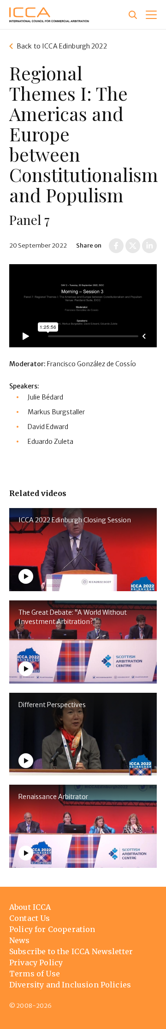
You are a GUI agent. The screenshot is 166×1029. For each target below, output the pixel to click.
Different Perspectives (52, 705)
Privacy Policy (36, 962)
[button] (151, 14)
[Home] (49, 14)
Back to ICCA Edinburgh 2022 (62, 46)
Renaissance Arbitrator (53, 797)
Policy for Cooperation (52, 929)
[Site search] (132, 14)
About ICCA (30, 907)
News (19, 940)
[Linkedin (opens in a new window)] (149, 245)
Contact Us (29, 918)
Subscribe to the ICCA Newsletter (71, 951)
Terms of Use (34, 973)
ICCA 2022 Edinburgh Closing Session (74, 520)
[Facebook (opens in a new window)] (116, 245)
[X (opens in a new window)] (132, 245)
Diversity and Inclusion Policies (70, 984)
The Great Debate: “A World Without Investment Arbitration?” (72, 617)
